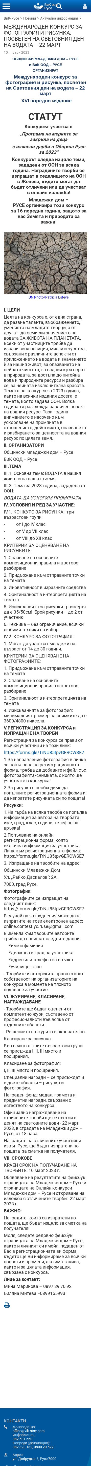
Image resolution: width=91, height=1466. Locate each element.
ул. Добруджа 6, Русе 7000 (34, 1459)
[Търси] (59, 6)
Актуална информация (59, 18)
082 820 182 (22, 1447)
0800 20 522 (44, 1447)
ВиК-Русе (11, 18)
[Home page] (45, 5)
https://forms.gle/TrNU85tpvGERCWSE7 (44, 752)
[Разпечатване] (7, 1305)
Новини (29, 18)
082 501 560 (22, 1439)
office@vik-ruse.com (28, 1431)
